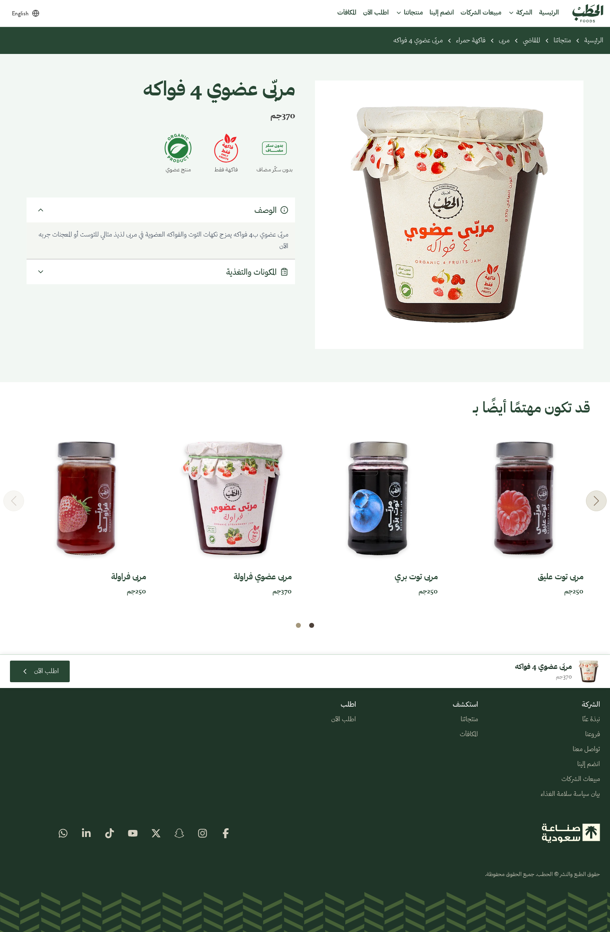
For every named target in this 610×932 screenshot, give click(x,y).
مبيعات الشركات (580, 779)
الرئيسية (593, 41)
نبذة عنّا (591, 720)
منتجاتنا (562, 41)
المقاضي (531, 41)
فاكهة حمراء (471, 41)
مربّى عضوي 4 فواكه (418, 41)
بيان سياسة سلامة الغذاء (570, 794)
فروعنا (592, 734)
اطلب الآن (343, 720)
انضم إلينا (588, 764)
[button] (596, 500)
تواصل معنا (586, 749)
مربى (504, 41)
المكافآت (469, 734)
